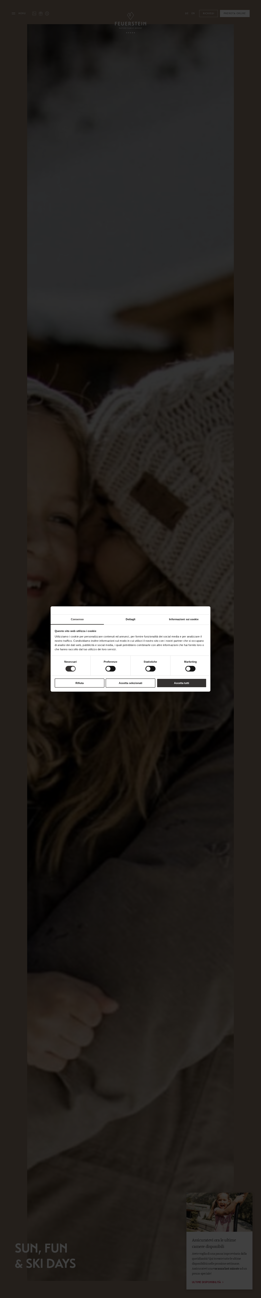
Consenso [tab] (77, 619)
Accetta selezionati (130, 683)
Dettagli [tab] (130, 619)
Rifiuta (79, 683)
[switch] (110, 669)
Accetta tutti (181, 683)
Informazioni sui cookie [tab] (183, 619)
